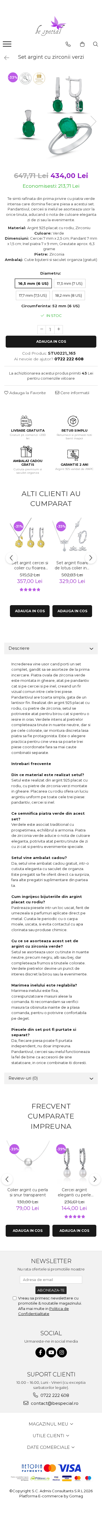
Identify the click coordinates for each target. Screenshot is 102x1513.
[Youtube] (51, 1352)
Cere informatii (74, 392)
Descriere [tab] (18, 648)
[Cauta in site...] (95, 44)
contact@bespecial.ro (54, 1403)
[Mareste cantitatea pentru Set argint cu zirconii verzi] (58, 329)
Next (93, 121)
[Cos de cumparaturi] (82, 44)
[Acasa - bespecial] (51, 26)
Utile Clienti (49, 1435)
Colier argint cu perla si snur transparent (27, 1192)
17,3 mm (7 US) (69, 283)
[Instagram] (62, 1352)
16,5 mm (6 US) (33, 283)
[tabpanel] (51, 115)
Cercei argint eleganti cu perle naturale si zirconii (74, 1192)
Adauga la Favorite (27, 392)
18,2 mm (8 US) (68, 295)
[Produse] (8, 45)
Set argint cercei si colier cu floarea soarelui (30, 565)
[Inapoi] (4, 58)
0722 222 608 (54, 1395)
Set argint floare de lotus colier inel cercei (72, 565)
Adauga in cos (51, 341)
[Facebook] (40, 1352)
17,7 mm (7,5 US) (33, 295)
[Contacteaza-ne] (68, 44)
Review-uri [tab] (23, 1078)
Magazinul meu (49, 1424)
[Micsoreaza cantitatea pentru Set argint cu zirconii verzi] (41, 329)
